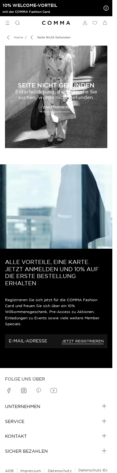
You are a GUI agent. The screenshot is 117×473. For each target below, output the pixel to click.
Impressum (30, 471)
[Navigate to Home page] (56, 23)
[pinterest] (38, 390)
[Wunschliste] (94, 22)
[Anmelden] (84, 22)
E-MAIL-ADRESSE (28, 340)
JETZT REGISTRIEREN (83, 341)
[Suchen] (15, 22)
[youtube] (53, 390)
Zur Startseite (56, 107)
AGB (9, 471)
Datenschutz (60, 471)
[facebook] (8, 390)
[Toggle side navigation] (7, 22)
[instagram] (23, 390)
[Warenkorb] (104, 22)
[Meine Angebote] (105, 8)
